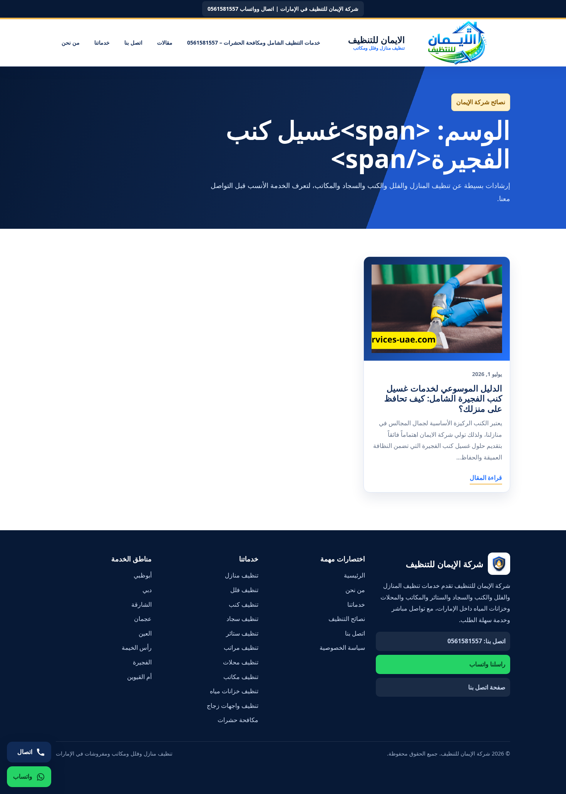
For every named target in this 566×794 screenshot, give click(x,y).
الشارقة (141, 604)
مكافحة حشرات (238, 720)
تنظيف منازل (241, 575)
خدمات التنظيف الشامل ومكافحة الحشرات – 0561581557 (253, 42)
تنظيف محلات (240, 662)
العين (145, 633)
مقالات (164, 42)
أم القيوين (139, 676)
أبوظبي (143, 575)
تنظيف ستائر (242, 633)
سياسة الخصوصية (342, 647)
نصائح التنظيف (346, 618)
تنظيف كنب (243, 604)
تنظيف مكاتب (240, 676)
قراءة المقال (486, 477)
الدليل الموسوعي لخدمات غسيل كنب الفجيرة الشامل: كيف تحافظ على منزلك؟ (443, 398)
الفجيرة (142, 662)
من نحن (71, 42)
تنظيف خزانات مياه (234, 691)
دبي (147, 590)
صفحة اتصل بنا (487, 687)
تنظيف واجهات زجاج (232, 705)
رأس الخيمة (137, 647)
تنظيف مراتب (241, 647)
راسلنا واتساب (487, 664)
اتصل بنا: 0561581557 (476, 641)
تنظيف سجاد (242, 618)
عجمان (143, 618)
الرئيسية (354, 575)
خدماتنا (102, 42)
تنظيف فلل (244, 590)
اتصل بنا (133, 42)
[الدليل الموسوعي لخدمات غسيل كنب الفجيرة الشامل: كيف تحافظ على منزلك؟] (437, 309)
